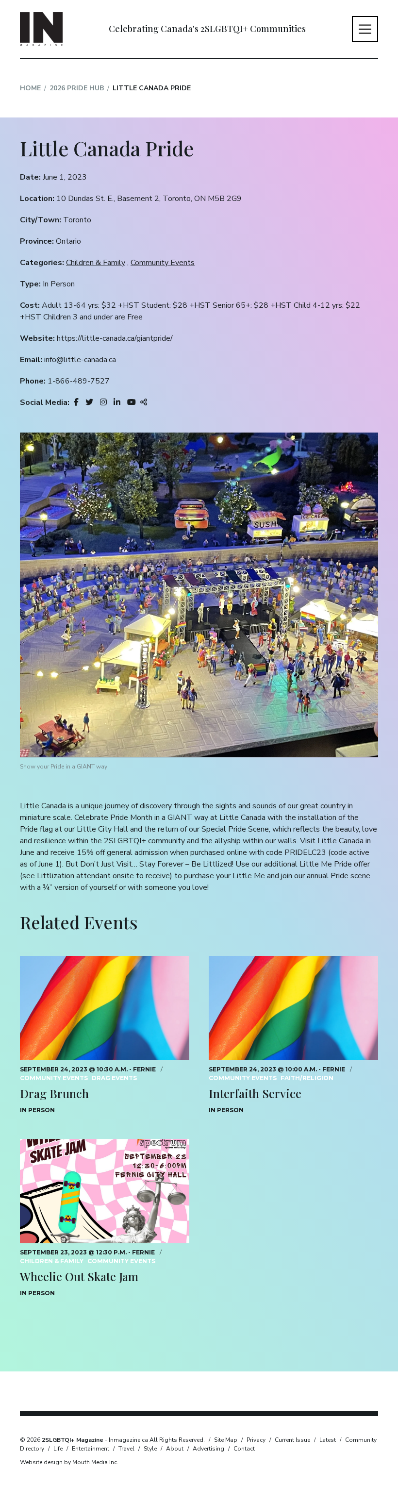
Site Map (225, 1440)
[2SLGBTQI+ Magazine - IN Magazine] (41, 29)
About (174, 1449)
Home (30, 88)
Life (58, 1449)
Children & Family (95, 262)
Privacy (256, 1440)
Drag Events (114, 1078)
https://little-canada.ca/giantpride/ (115, 338)
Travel (126, 1449)
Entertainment (90, 1449)
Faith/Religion (307, 1078)
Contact (244, 1449)
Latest (327, 1440)
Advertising (208, 1449)
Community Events (163, 262)
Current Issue (292, 1440)
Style (150, 1449)
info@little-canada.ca (80, 359)
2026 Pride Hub (77, 88)
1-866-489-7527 (79, 381)
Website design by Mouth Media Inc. (69, 1462)
